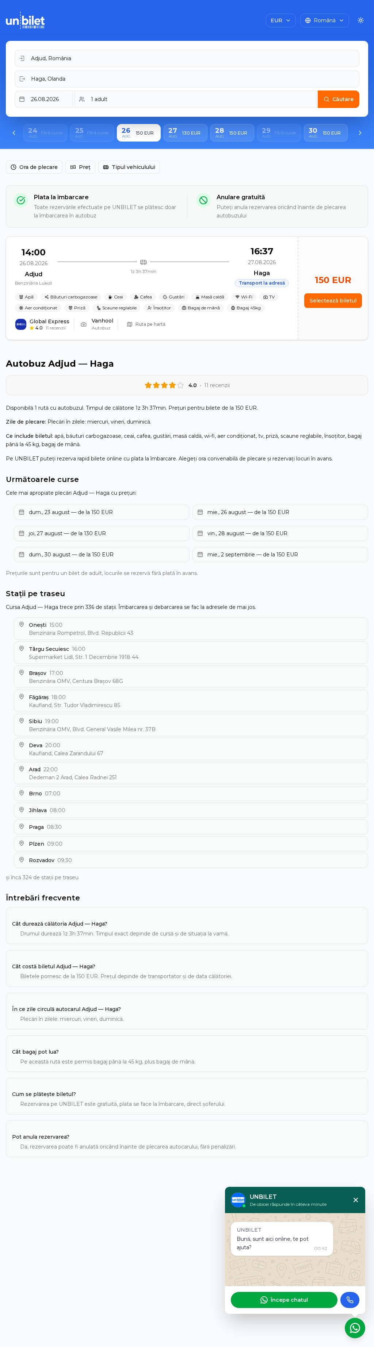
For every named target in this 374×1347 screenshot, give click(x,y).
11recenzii (56, 328)
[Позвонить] (349, 1300)
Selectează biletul (333, 300)
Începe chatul (289, 1300)
